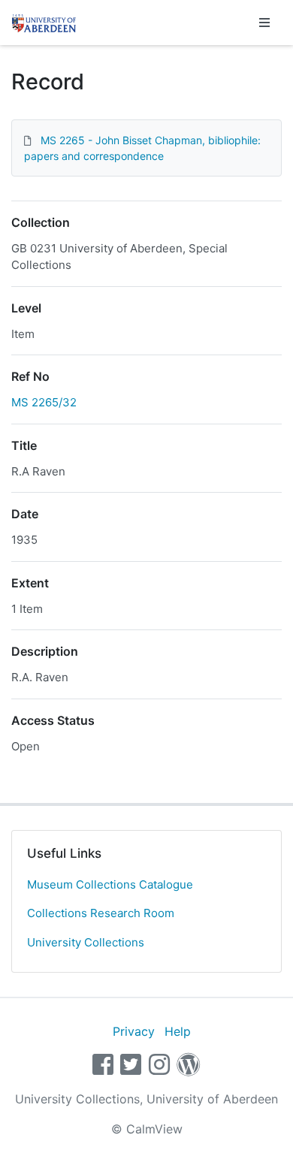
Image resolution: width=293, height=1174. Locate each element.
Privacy (134, 1031)
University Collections (85, 942)
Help (178, 1031)
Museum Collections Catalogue (110, 884)
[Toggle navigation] (264, 22)
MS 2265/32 (44, 402)
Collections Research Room (100, 913)
